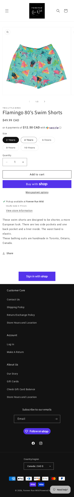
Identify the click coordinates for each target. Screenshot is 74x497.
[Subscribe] (56, 419)
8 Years (12, 148)
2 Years (10, 140)
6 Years (48, 140)
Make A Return (15, 352)
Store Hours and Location (22, 322)
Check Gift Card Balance (21, 389)
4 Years (28, 140)
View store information (19, 210)
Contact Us (13, 299)
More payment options (37, 192)
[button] (7, 11)
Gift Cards (13, 381)
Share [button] (10, 253)
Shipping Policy (16, 307)
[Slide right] (44, 101)
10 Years (31, 148)
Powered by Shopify (49, 490)
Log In (10, 344)
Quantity (7, 155)
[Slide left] (29, 101)
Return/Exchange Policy (21, 315)
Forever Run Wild (31, 490)
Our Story (12, 373)
